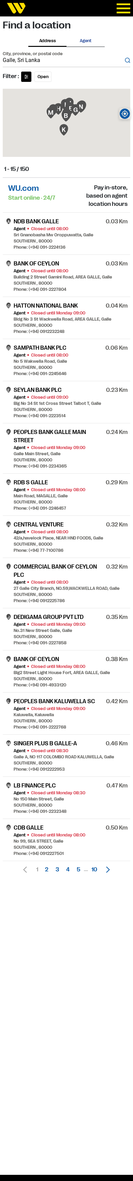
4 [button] (68, 870)
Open (43, 76)
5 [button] (78, 870)
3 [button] (57, 870)
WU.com (23, 188)
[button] (106, 869)
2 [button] (46, 870)
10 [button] (94, 870)
